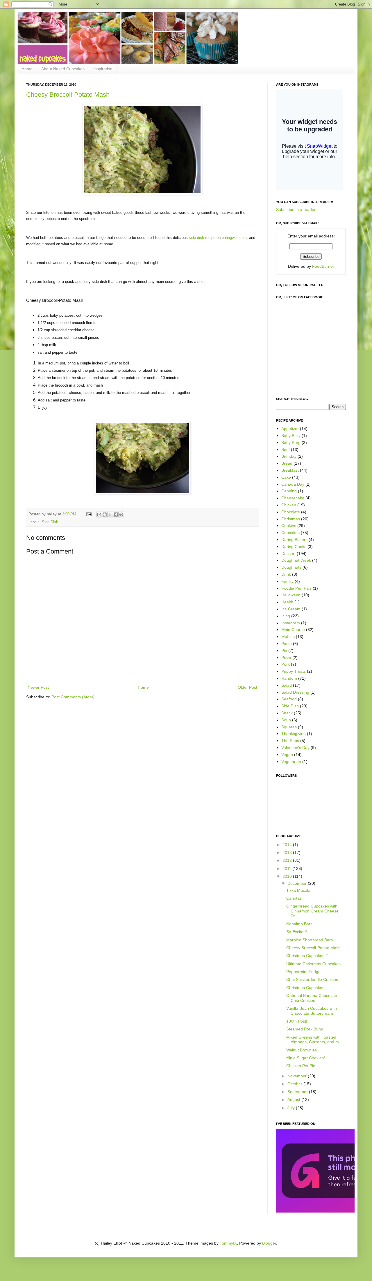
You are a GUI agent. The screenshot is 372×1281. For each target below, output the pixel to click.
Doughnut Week (296, 560)
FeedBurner (323, 266)
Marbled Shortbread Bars (309, 940)
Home (27, 68)
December (297, 883)
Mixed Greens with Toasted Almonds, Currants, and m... (314, 1039)
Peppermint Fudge (303, 971)
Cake (286, 477)
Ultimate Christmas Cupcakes (313, 963)
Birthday (288, 456)
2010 (287, 876)
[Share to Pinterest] (121, 514)
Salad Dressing (295, 692)
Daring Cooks (293, 546)
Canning (289, 491)
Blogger (269, 1243)
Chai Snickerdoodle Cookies (312, 979)
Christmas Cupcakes (305, 987)
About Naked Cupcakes (63, 68)
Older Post (247, 687)
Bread (286, 463)
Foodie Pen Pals (296, 588)
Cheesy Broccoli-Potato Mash (68, 94)
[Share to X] (110, 514)
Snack (287, 713)
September (298, 1091)
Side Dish (50, 522)
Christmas (290, 519)
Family (287, 581)
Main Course (293, 629)
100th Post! (296, 1021)
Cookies (288, 525)
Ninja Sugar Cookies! (305, 1058)
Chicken (288, 505)
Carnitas (294, 898)
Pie (284, 650)
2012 (287, 860)
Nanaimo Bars (299, 923)
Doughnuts (291, 567)
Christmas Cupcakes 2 (307, 955)
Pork (285, 664)
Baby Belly (291, 435)
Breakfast (290, 470)
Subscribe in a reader (296, 209)
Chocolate (290, 512)
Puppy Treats (293, 671)
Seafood (289, 699)
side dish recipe (202, 237)
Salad (286, 685)
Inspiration (102, 68)
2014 (287, 844)
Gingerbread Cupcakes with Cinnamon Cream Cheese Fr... (312, 911)
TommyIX (228, 1243)
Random (289, 678)
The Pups (290, 740)
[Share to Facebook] (116, 514)
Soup (286, 720)
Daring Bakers (294, 539)
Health (287, 602)
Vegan (287, 754)
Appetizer (290, 428)
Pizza (286, 657)
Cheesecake (292, 498)
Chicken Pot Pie (300, 1065)
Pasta (286, 643)
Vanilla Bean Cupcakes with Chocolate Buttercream (311, 1011)
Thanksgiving (293, 733)
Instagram (290, 623)
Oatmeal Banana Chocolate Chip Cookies (311, 998)
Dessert (288, 553)
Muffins (288, 636)
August (294, 1099)
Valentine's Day (295, 747)
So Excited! (296, 931)
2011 (287, 868)
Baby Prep (291, 442)
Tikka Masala (298, 890)
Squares (289, 727)
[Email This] (99, 514)
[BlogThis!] (105, 514)
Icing (285, 616)
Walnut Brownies (301, 1050)
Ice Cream (291, 609)
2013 (287, 852)
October (295, 1083)
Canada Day (292, 484)
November (297, 1076)
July (291, 1107)
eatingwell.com (234, 237)
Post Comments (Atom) (72, 697)
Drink (286, 574)
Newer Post (38, 687)
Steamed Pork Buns (304, 1029)
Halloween (291, 595)
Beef (285, 449)
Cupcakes (290, 532)
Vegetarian (291, 761)
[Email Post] (89, 514)
